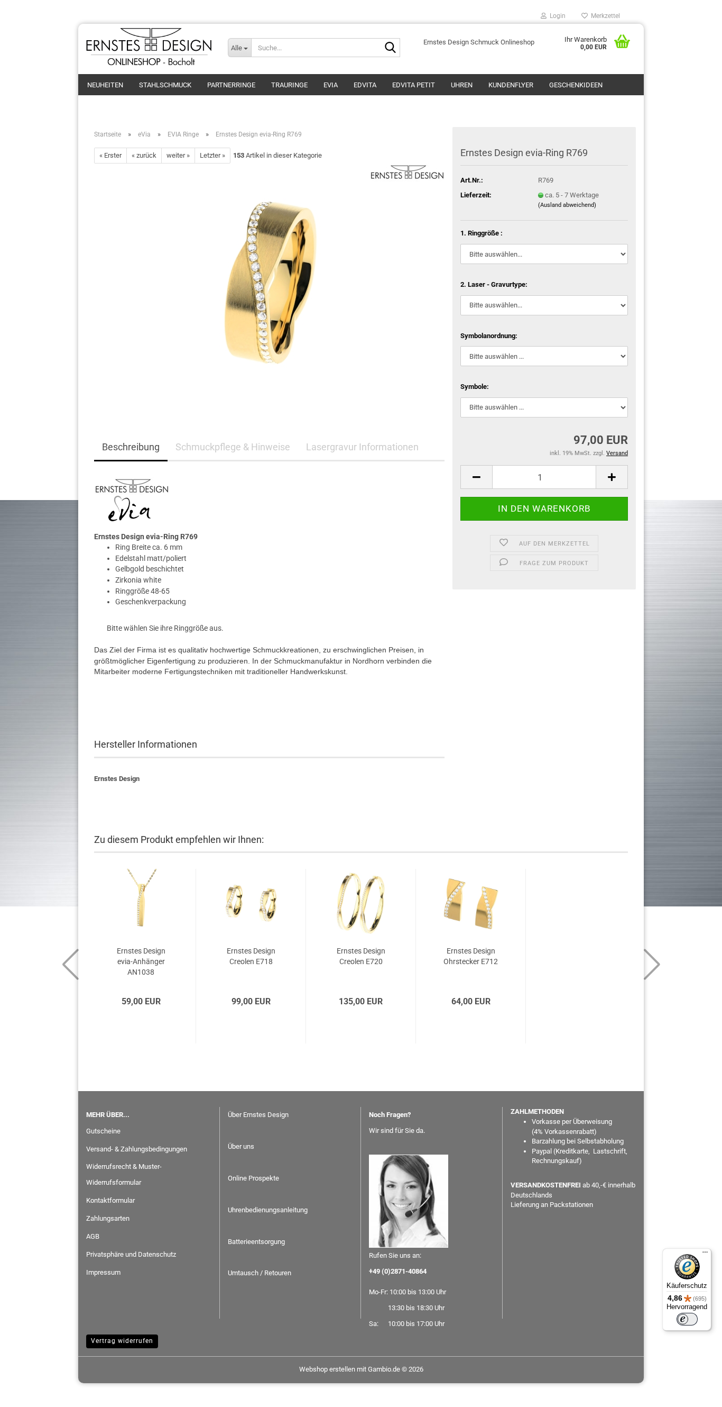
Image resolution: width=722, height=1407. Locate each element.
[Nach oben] (693, 1391)
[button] (476, 477)
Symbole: (474, 387)
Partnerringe (231, 85)
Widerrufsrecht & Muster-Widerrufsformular (124, 1174)
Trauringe (289, 85)
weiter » (178, 155)
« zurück (144, 155)
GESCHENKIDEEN (576, 85)
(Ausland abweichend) (567, 205)
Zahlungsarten (107, 1218)
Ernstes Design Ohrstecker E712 (470, 956)
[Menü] (705, 1254)
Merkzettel (604, 16)
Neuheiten (105, 85)
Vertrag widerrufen (122, 1341)
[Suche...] (390, 48)
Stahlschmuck (165, 85)
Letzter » (212, 155)
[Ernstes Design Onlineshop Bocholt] (149, 47)
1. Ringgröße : (481, 233)
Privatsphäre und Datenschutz (131, 1254)
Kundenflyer (510, 85)
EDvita (365, 85)
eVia (330, 85)
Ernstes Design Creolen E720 (361, 956)
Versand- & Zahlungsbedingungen (136, 1149)
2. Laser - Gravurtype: (493, 284)
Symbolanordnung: (488, 336)
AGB (92, 1236)
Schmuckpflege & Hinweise (232, 446)
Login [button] (556, 16)
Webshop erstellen (327, 1369)
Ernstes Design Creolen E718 (251, 956)
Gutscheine (103, 1131)
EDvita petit (413, 85)
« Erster (110, 155)
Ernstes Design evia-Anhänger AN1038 (141, 961)
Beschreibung (131, 446)
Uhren (462, 85)
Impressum (103, 1272)
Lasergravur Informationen (362, 446)
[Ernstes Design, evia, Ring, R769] (269, 282)
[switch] (687, 1319)
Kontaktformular (110, 1200)
